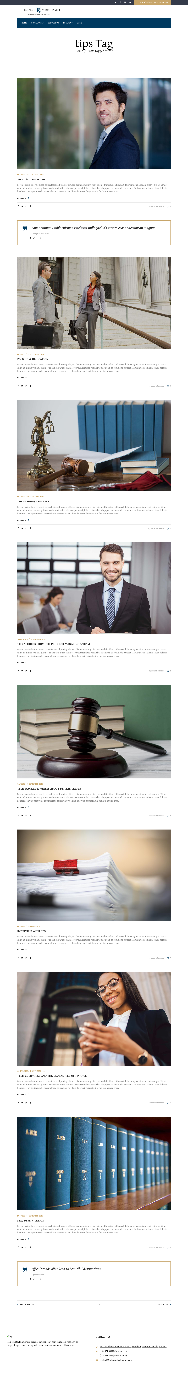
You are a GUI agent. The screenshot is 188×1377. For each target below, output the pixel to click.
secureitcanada (157, 206)
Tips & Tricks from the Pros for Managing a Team (53, 644)
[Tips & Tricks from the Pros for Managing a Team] (94, 588)
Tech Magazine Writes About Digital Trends (49, 788)
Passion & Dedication (32, 359)
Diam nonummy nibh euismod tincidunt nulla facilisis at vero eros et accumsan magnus (92, 228)
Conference (22, 1071)
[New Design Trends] (94, 1163)
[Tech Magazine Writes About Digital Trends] (94, 731)
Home (79, 51)
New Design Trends (31, 1220)
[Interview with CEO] (94, 875)
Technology (22, 639)
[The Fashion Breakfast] (94, 445)
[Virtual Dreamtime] (94, 123)
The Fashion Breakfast (34, 501)
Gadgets (21, 784)
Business (21, 175)
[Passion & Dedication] (94, 303)
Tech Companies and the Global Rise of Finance (52, 1076)
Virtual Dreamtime (31, 179)
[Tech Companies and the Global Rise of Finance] (94, 1019)
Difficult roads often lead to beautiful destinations (65, 1269)
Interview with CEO (31, 931)
